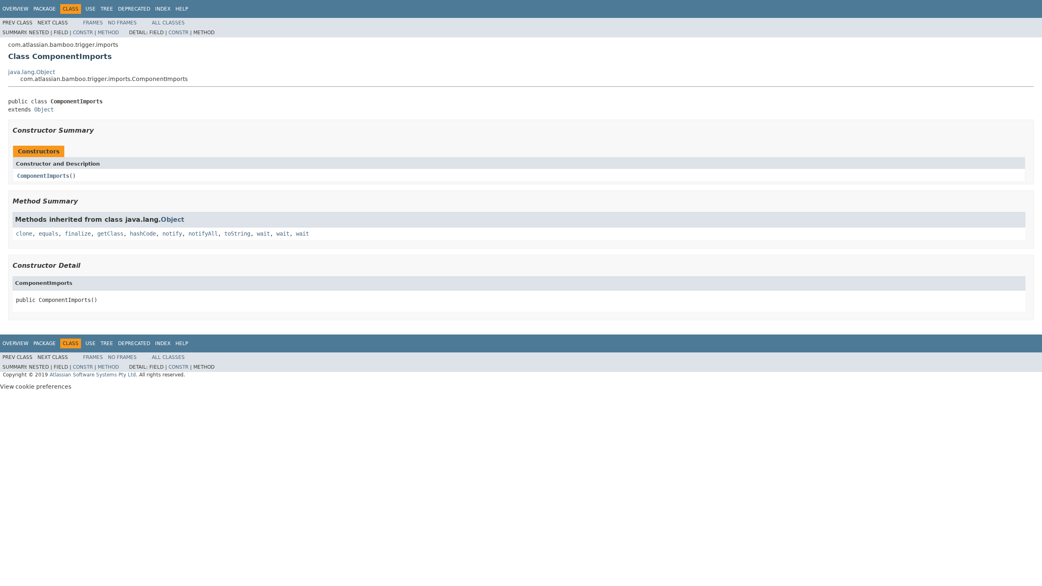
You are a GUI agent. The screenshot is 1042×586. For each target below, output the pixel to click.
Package (44, 9)
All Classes (168, 23)
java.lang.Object (31, 72)
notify (172, 233)
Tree (107, 9)
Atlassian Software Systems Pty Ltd (93, 375)
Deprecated (134, 9)
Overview (15, 9)
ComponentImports (43, 176)
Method (108, 32)
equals (48, 233)
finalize (78, 233)
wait (263, 233)
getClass (110, 233)
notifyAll (203, 233)
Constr (83, 32)
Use (90, 9)
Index (163, 9)
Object (44, 109)
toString (237, 233)
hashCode (143, 233)
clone (24, 233)
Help (181, 9)
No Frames (122, 23)
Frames (93, 23)
